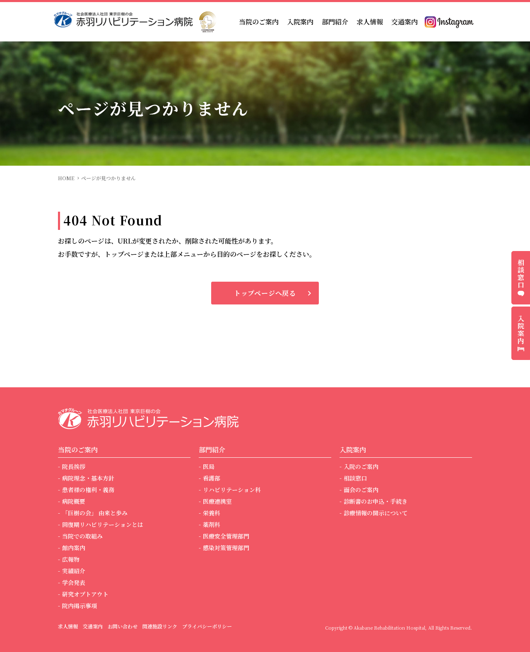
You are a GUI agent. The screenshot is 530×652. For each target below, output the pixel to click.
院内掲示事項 (79, 605)
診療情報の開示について (375, 513)
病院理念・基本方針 (88, 478)
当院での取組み (82, 536)
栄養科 (211, 513)
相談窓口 (355, 478)
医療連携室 (217, 501)
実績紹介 (73, 571)
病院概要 (73, 501)
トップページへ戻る (265, 293)
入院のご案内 (361, 466)
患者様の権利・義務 (88, 489)
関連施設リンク (159, 626)
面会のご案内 (361, 489)
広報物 (71, 559)
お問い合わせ (122, 626)
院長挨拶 (73, 466)
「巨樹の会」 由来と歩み (95, 513)
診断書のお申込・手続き (375, 501)
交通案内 (404, 22)
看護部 (211, 478)
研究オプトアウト (85, 594)
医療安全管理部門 (226, 536)
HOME (66, 177)
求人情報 (370, 22)
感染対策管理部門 (226, 547)
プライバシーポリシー (207, 626)
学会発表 (73, 582)
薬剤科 (211, 524)
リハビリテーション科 (232, 489)
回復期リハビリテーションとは (102, 524)
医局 (208, 466)
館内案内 (73, 547)
